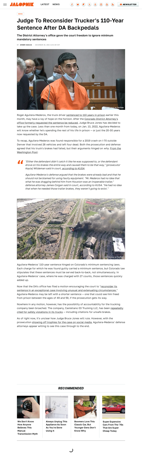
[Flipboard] (84, 4)
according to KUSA (73, 168)
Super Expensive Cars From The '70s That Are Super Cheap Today (113, 426)
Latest (45, 4)
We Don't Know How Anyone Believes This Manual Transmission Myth (27, 427)
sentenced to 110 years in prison (85, 115)
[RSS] (113, 4)
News (56, 4)
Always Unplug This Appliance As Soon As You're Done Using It (56, 426)
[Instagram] (101, 4)
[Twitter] (89, 4)
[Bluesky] (78, 4)
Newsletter (129, 4)
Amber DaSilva (26, 45)
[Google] (107, 4)
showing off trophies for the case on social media (62, 322)
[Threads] (95, 4)
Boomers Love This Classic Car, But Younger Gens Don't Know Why (85, 426)
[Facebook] (72, 4)
